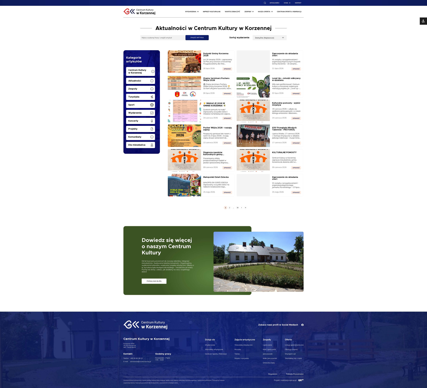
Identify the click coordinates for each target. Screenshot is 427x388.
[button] (265, 3)
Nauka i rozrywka (242, 358)
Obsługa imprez (291, 349)
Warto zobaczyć (232, 12)
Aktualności (274, 3)
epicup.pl (292, 380)
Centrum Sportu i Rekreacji (216, 354)
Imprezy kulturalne (211, 12)
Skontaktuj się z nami (293, 358)
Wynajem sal (290, 354)
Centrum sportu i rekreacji (289, 12)
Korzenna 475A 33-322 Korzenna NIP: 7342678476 (129, 345)
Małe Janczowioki (270, 358)
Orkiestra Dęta (269, 363)
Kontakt (298, 3)
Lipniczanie (267, 345)
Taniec (237, 354)
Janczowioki (268, 354)
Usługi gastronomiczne (294, 345)
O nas (286, 3)
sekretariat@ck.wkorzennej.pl (140, 362)
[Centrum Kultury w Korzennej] (145, 324)
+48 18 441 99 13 (136, 358)
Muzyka (238, 349)
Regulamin (272, 374)
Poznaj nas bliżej (154, 281)
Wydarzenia (210, 345)
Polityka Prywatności (295, 374)
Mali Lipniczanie (269, 349)
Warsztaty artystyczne (214, 349)
